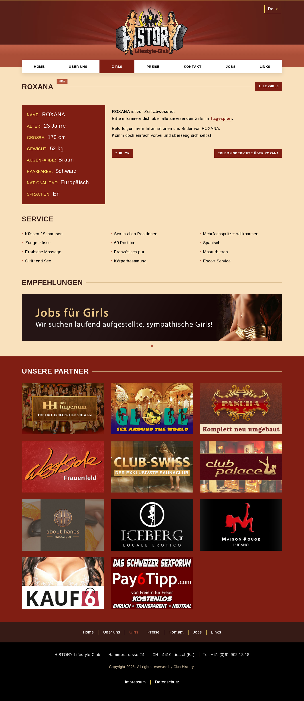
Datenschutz (167, 682)
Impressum (135, 682)
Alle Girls (268, 86)
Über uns (78, 66)
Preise (153, 66)
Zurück (122, 153)
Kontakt (193, 66)
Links (265, 66)
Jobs (230, 66)
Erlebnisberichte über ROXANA (248, 153)
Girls (116, 66)
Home (39, 66)
